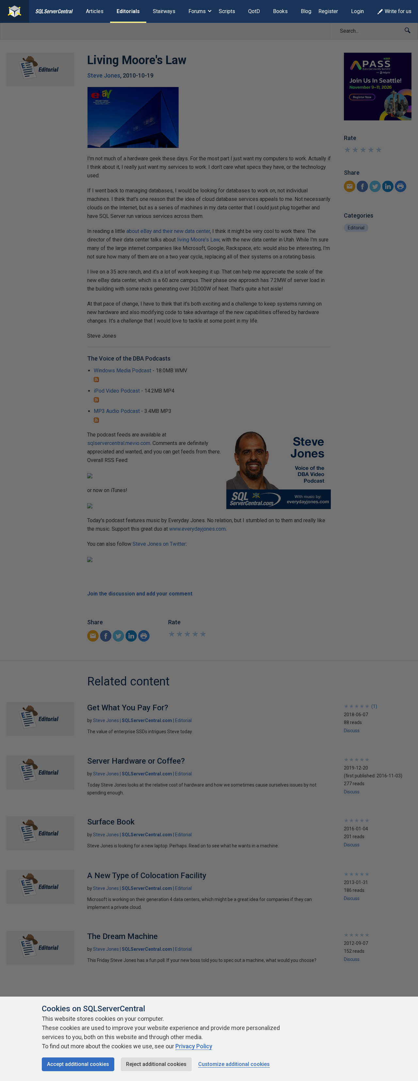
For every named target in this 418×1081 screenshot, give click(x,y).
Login (357, 11)
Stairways (164, 11)
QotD (254, 11)
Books (280, 11)
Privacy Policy (193, 1046)
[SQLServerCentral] (14, 11)
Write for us (398, 11)
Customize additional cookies (234, 1064)
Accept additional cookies (78, 1064)
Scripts (227, 11)
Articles (95, 11)
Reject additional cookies (156, 1064)
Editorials (128, 11)
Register (328, 11)
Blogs (307, 11)
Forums (197, 11)
